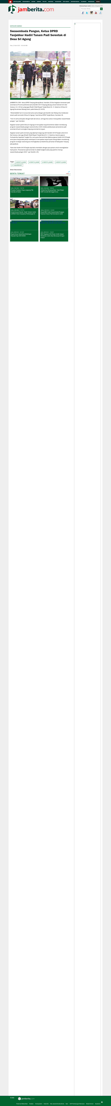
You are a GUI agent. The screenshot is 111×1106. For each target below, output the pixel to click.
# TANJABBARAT (17, 165)
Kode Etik (46, 1103)
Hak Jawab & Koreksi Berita (57, 1103)
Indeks (67, 173)
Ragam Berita (26, 1)
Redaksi (31, 1103)
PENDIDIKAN (91, 1)
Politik (44, 1)
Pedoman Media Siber (22, 1103)
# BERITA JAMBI (21, 162)
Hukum (33, 1)
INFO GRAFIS (66, 1)
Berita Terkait (17, 174)
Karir (67, 1103)
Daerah (39, 1)
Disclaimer (98, 1103)
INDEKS (98, 1)
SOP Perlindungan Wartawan (77, 1103)
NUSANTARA (58, 1)
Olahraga (83, 1)
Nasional (50, 1)
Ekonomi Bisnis (75, 1)
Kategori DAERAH (16, 26)
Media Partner (90, 1103)
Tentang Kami (38, 1103)
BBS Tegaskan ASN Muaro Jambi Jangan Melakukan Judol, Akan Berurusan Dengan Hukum (52, 235)
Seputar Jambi (17, 1)
